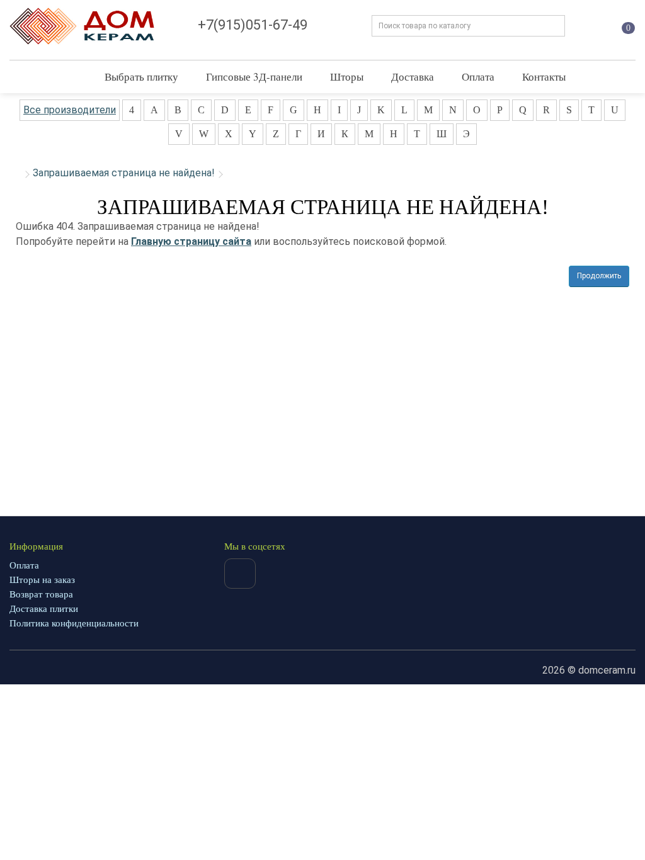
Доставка (412, 76)
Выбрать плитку (141, 76)
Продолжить (599, 275)
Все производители (69, 110)
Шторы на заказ (42, 580)
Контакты (544, 76)
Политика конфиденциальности (74, 623)
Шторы (346, 76)
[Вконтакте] (240, 573)
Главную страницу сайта (191, 241)
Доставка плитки (43, 609)
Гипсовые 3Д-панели (254, 76)
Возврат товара (41, 594)
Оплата (478, 76)
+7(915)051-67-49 (252, 25)
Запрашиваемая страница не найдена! (124, 173)
